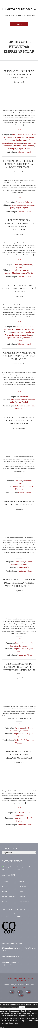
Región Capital (21, 208)
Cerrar (2, 1027)
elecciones (16, 270)
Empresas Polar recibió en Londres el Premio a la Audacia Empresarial (19, 164)
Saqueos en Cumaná (14, 337)
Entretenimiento (24, 901)
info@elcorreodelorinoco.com (10, 965)
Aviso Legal (12, 978)
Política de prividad (26, 978)
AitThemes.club (19, 987)
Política (19, 267)
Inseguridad (18, 329)
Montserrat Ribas (24, 571)
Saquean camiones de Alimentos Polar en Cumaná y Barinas (19, 288)
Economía (27, 134)
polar (17, 335)
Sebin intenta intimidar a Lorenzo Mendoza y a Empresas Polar (19, 420)
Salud (21, 891)
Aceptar (22, 1007)
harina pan (12, 148)
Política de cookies (22, 981)
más (19, 130)
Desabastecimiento (19, 399)
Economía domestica (8, 896)
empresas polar (29, 143)
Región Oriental (23, 148)
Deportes (22, 896)
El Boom (18, 264)
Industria (20, 137)
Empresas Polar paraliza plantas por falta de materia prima (19, 74)
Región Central (26, 335)
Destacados (17, 134)
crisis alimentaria (20, 140)
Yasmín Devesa (24, 493)
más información (13, 1007)
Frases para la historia (12, 914)
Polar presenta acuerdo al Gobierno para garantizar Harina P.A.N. (19, 356)
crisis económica (19, 205)
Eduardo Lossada (24, 152)
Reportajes (22, 886)
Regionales (23, 646)
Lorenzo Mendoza (12, 273)
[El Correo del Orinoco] (19, 9)
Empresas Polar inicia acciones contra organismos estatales (19, 754)
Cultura (21, 881)
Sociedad (24, 731)
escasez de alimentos (12, 146)
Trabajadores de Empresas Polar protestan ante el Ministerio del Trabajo (19, 582)
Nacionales (29, 137)
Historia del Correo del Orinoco (15, 917)
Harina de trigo (28, 146)
